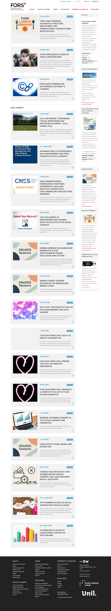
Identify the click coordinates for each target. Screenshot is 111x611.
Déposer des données (18, 587)
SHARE (14, 573)
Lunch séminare (61, 568)
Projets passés (16, 577)
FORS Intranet (87, 1)
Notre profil (95, 9)
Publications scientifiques (41, 583)
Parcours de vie (39, 566)
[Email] (68, 16)
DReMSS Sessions (61, 571)
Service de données (44, 9)
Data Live (90, 62)
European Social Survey (18, 568)
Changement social (40, 573)
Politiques (59, 585)
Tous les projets (16, 575)
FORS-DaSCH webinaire (63, 569)
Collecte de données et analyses (21, 589)
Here (96, 61)
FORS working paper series (41, 589)
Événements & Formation (80, 9)
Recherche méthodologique (42, 564)
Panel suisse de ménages (19, 564)
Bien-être (37, 575)
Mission (59, 581)
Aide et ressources (17, 592)
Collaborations (16, 591)
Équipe (59, 587)
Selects (14, 566)
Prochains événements (63, 564)
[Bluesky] (70, 16)
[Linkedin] (72, 16)
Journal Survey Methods (41, 591)
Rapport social (38, 592)
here (94, 148)
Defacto (37, 596)
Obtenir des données (18, 585)
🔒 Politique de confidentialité (64, 597)
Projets (32, 9)
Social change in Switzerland (42, 594)
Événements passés (62, 573)
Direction (59, 583)
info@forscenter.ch (84, 576)
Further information (87, 206)
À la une (15, 594)
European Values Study (18, 571)
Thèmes (55, 9)
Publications (65, 9)
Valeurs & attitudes (40, 571)
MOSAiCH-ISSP (16, 569)
